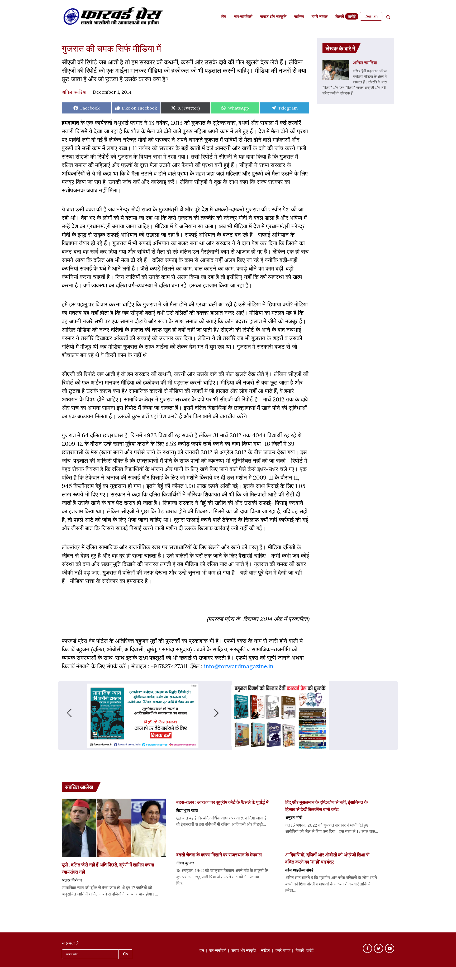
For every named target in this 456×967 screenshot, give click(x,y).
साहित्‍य (299, 17)
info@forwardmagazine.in (238, 666)
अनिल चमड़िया (74, 92)
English (371, 16)
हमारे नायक (319, 17)
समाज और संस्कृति (273, 17)
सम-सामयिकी (243, 17)
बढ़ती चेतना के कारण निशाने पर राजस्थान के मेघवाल (219, 854)
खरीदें (352, 17)
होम (223, 17)
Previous (64, 713)
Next (221, 713)
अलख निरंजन (72, 880)
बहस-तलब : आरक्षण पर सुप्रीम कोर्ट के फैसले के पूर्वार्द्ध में (222, 802)
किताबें (339, 17)
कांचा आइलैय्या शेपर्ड (299, 870)
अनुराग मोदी (293, 817)
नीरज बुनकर (185, 862)
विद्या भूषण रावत (187, 810)
